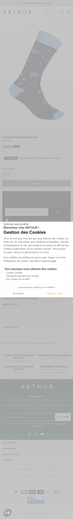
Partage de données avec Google (22, 276)
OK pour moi (54, 293)
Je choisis (18, 293)
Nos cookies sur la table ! (18, 279)
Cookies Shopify (14, 273)
